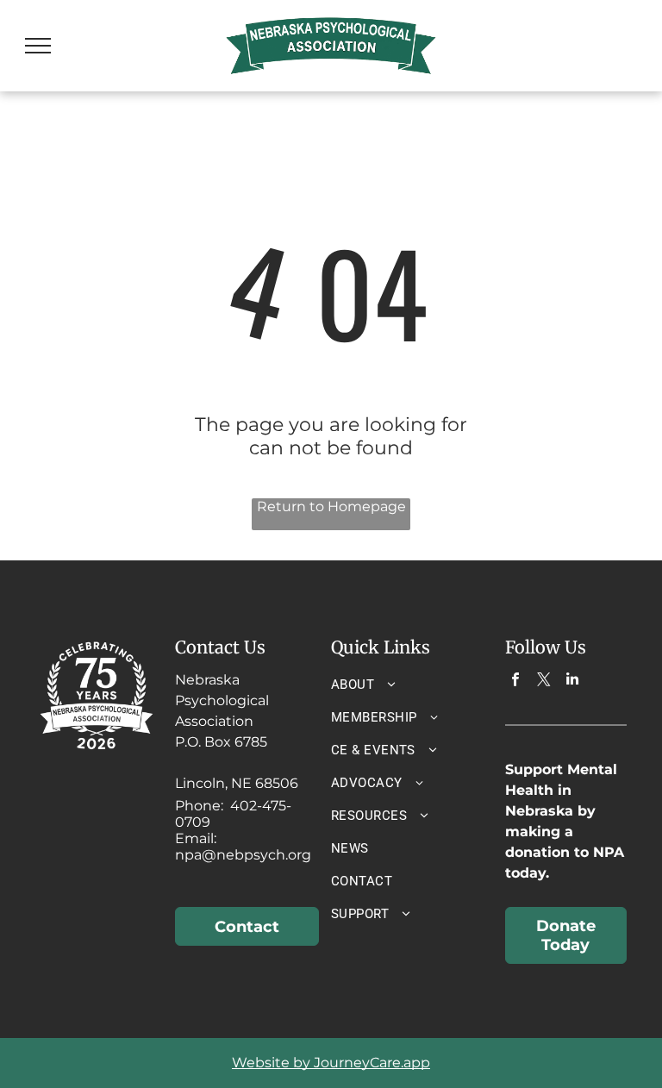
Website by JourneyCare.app (331, 1062)
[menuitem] (401, 684)
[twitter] (544, 681)
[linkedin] (573, 681)
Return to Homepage (331, 506)
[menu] (38, 45)
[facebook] (516, 681)
